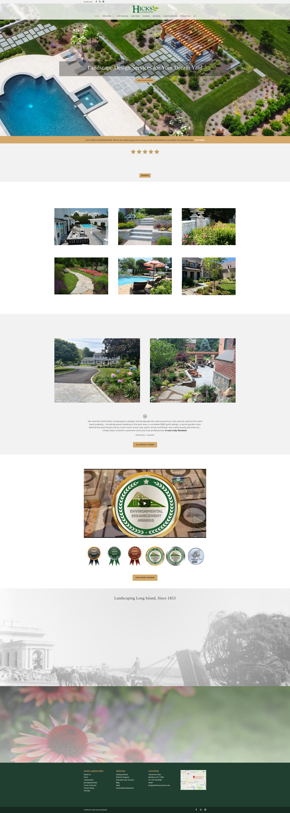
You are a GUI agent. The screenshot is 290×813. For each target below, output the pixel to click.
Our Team (135, 16)
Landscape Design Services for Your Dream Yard (145, 67)
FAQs (118, 785)
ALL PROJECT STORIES (145, 445)
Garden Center (170, 16)
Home (96, 16)
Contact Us (185, 16)
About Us (87, 774)
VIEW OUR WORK (145, 80)
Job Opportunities (90, 782)
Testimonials (88, 780)
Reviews (156, 16)
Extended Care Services (125, 780)
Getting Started (122, 774)
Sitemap (87, 791)
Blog (117, 782)
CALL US (89, 2)
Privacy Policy (89, 788)
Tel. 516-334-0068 (155, 780)
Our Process (122, 16)
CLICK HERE (199, 140)
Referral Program (122, 777)
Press (86, 777)
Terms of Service (90, 785)
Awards (146, 16)
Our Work (106, 16)
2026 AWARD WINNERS (145, 578)
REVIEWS (145, 175)
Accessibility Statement (125, 788)
